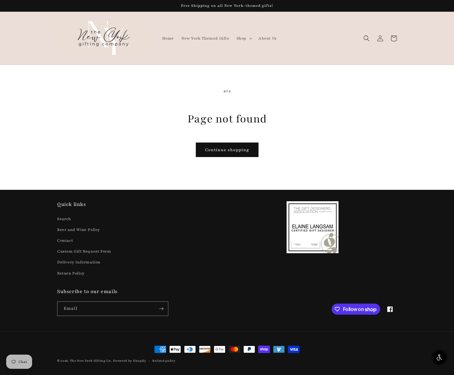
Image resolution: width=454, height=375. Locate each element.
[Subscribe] (161, 308)
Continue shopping (227, 150)
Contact (65, 240)
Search (64, 218)
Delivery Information (78, 262)
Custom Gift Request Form (84, 251)
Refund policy (163, 361)
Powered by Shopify (129, 361)
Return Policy (71, 273)
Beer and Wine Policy (78, 229)
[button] (244, 38)
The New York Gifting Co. (91, 361)
